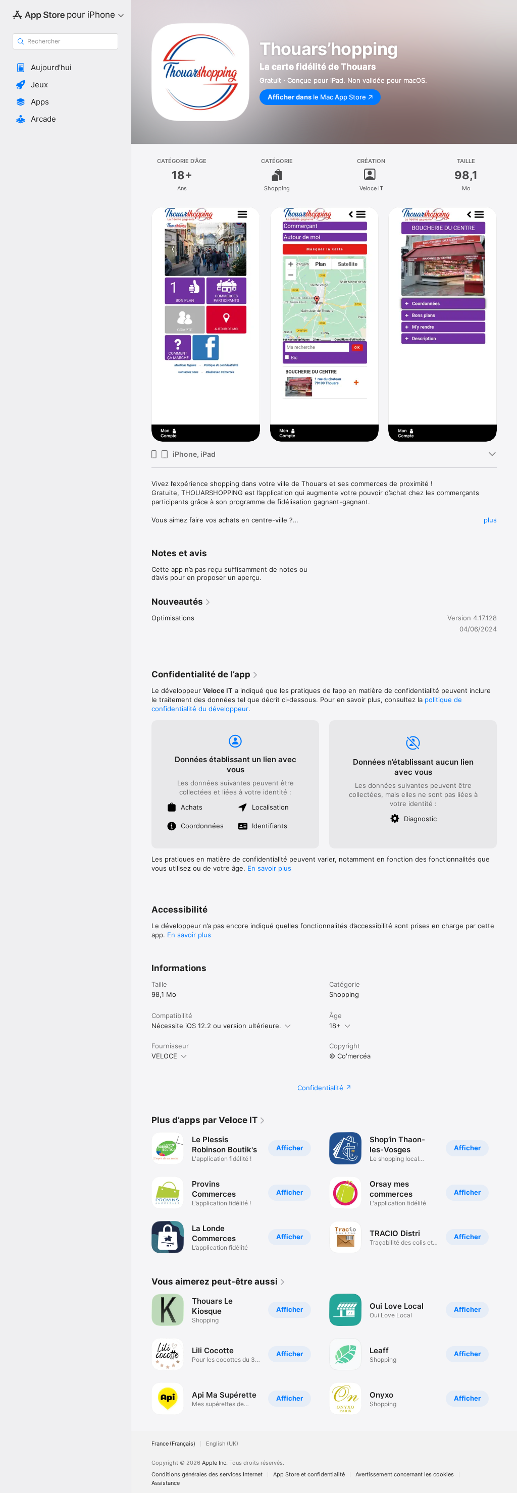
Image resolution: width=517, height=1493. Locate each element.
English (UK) (222, 1444)
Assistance (165, 1483)
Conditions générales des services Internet (207, 1474)
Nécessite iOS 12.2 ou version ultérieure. (216, 1026)
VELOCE (164, 1056)
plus (490, 520)
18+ (335, 1026)
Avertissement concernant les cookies (404, 1474)
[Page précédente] (141, 324)
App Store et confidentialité (309, 1474)
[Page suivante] (507, 324)
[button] (65, 67)
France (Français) (173, 1444)
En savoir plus (269, 868)
